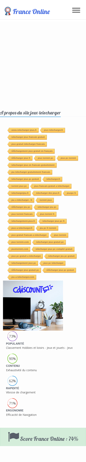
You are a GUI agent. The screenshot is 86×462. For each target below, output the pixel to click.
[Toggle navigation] (76, 10)
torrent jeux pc (19, 186)
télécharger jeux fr (20, 158)
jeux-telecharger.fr (53, 130)
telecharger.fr (53, 179)
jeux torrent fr (47, 214)
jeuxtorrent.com (19, 249)
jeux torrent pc (45, 158)
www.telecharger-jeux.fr (24, 130)
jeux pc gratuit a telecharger (26, 256)
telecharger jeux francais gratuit (28, 137)
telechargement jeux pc (23, 263)
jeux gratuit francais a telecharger (29, 235)
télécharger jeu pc (20, 207)
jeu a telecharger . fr (21, 200)
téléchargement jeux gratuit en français (32, 151)
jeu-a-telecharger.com (22, 277)
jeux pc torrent (68, 158)
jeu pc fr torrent (48, 228)
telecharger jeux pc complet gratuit (54, 249)
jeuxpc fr (71, 193)
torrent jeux (46, 200)
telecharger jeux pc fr (53, 221)
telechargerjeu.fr (20, 193)
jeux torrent (60, 235)
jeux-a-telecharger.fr (21, 228)
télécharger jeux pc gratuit (60, 270)
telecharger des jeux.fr (47, 193)
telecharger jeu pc (47, 207)
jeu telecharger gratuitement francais (30, 172)
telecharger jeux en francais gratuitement (33, 165)
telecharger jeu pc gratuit (61, 256)
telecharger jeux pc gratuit (25, 179)
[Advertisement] (43, 65)
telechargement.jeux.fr (23, 221)
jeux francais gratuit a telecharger (51, 186)
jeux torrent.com (20, 242)
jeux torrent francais (22, 214)
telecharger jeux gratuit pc (50, 242)
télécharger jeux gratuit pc (25, 270)
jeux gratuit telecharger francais (28, 144)
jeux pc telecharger (53, 263)
